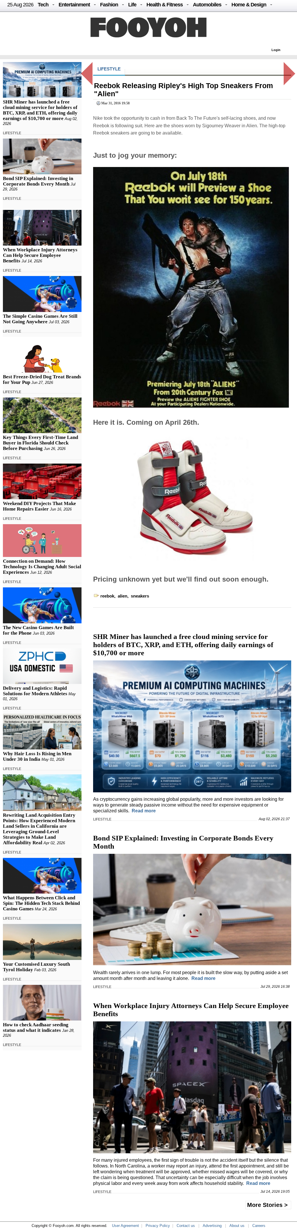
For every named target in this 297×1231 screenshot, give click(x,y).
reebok (107, 595)
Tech (43, 5)
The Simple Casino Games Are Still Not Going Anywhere (40, 318)
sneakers (140, 595)
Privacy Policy (158, 1225)
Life (132, 5)
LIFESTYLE (12, 133)
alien (122, 595)
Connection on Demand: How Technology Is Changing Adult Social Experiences (42, 566)
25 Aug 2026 (20, 5)
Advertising (212, 1225)
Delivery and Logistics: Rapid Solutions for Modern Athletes (35, 690)
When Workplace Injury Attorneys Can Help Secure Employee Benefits (40, 255)
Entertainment (74, 5)
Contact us (186, 1225)
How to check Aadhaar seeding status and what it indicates (35, 1027)
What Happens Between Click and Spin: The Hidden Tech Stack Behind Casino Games (41, 903)
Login (275, 50)
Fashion (109, 5)
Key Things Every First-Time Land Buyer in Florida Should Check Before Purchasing (40, 443)
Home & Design (248, 5)
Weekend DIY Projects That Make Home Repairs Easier (39, 506)
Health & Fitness (164, 5)
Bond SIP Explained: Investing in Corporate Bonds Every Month (38, 181)
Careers (258, 1225)
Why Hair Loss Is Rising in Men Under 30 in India (37, 756)
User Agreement (125, 1225)
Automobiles (207, 5)
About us (237, 1225)
